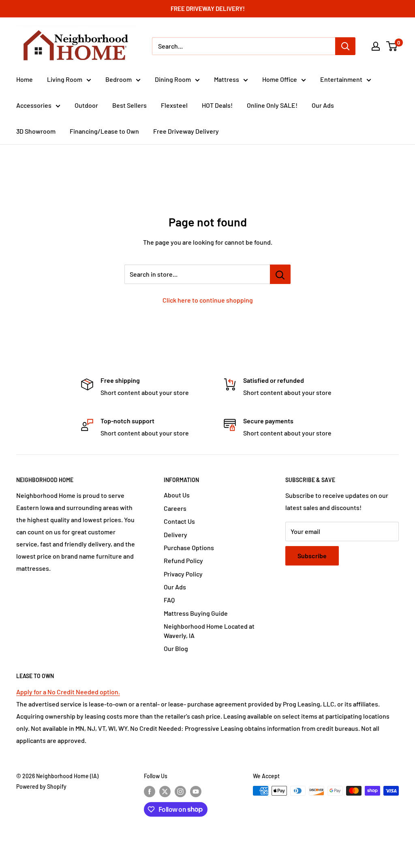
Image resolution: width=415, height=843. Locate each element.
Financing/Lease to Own (104, 131)
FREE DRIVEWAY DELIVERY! (208, 8)
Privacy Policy (183, 574)
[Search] (345, 46)
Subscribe (312, 555)
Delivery (175, 534)
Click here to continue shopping (208, 300)
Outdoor (86, 105)
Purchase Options (189, 547)
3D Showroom (36, 131)
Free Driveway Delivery (186, 131)
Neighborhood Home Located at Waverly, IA (209, 630)
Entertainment (341, 79)
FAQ (169, 600)
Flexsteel (174, 105)
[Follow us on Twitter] (165, 791)
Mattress (226, 79)
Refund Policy (183, 560)
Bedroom (118, 79)
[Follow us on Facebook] (149, 791)
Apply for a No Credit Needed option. (68, 692)
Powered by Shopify (41, 786)
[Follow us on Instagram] (180, 791)
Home (24, 79)
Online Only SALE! (272, 105)
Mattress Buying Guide (196, 613)
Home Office (279, 79)
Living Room (64, 79)
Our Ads (323, 105)
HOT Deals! (217, 105)
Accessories (33, 105)
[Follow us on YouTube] (195, 791)
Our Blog (176, 648)
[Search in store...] (280, 274)
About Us (177, 495)
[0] (392, 46)
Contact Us (179, 521)
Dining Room (173, 79)
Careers (175, 508)
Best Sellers (129, 105)
